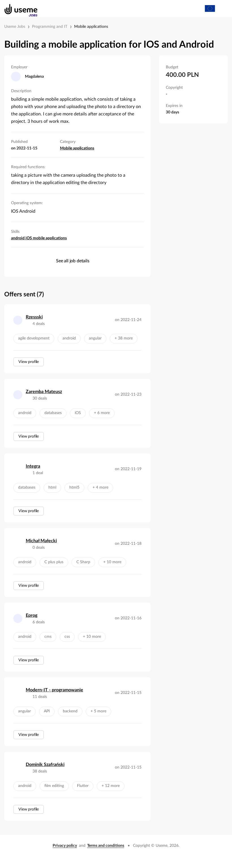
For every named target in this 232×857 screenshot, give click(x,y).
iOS (29, 238)
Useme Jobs (14, 27)
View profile (28, 362)
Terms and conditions (105, 846)
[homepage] (18, 8)
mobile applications (50, 238)
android (18, 238)
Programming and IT (49, 27)
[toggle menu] (222, 8)
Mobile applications (91, 27)
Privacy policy (65, 846)
